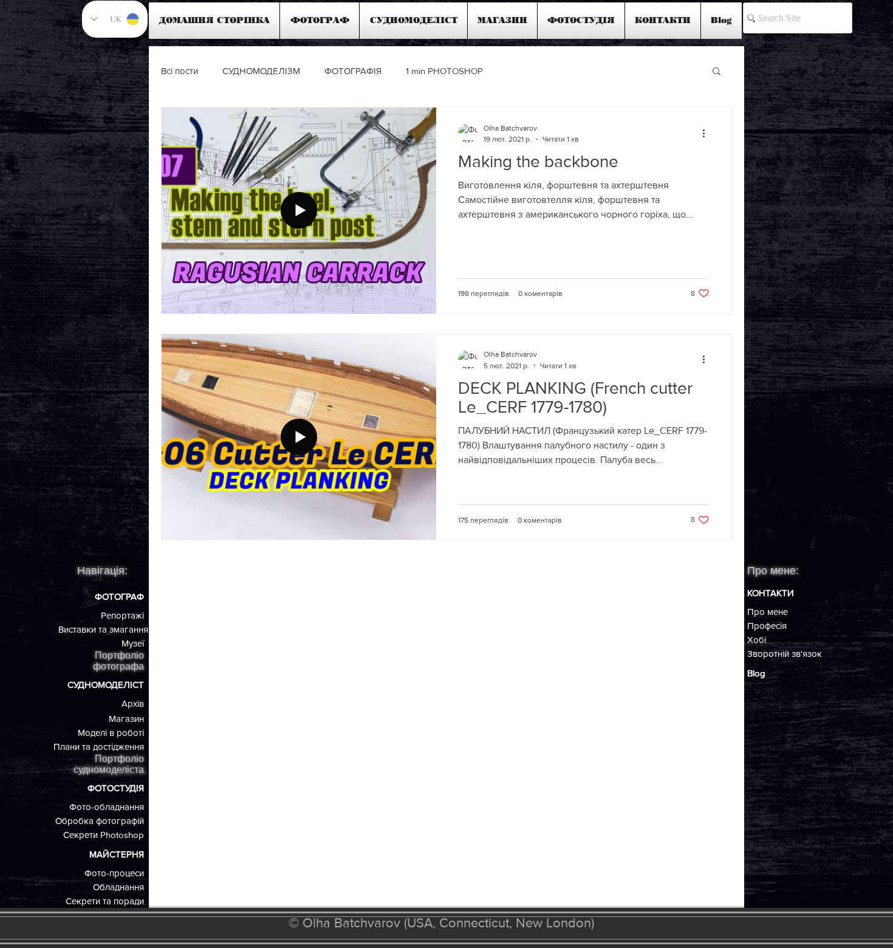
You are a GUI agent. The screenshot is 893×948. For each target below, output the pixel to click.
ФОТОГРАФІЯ (352, 71)
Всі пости (179, 71)
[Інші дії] (707, 133)
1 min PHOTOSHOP (444, 71)
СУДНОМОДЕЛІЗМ (261, 71)
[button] (716, 72)
